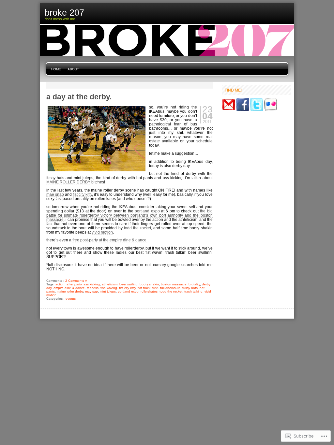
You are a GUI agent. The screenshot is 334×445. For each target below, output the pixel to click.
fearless (93, 288)
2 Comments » (76, 280)
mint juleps (108, 291)
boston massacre (174, 284)
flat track (144, 288)
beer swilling (128, 284)
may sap (91, 291)
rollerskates (149, 291)
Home (56, 69)
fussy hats (190, 288)
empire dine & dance (69, 288)
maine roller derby (70, 291)
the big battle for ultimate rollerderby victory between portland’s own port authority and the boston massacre (129, 215)
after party (74, 284)
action (60, 284)
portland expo (147, 211)
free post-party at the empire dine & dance (109, 240)
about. (74, 69)
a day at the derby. (79, 97)
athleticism (109, 284)
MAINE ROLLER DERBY (68, 182)
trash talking (193, 291)
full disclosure (170, 288)
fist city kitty (82, 194)
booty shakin (149, 284)
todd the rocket (137, 228)
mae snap (55, 194)
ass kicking (92, 284)
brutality (194, 284)
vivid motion (102, 232)
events (71, 298)
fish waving (108, 288)
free (155, 288)
